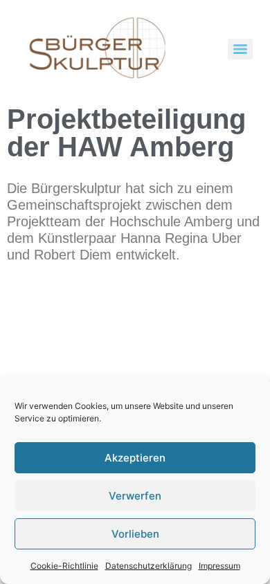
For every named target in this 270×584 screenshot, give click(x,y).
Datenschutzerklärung (148, 565)
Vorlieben (135, 533)
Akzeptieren (135, 457)
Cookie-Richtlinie (64, 565)
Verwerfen (135, 495)
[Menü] (240, 49)
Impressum (219, 565)
